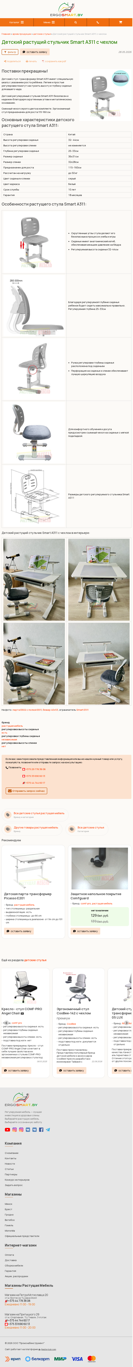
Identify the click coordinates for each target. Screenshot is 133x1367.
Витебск (10, 1215)
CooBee (25, 1019)
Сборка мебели (14, 1261)
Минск (8, 1199)
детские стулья (42, 33)
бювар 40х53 (50, 706)
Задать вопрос (14, 1180)
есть (4, 729)
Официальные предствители (22, 1231)
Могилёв (10, 1226)
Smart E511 (82, 706)
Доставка (11, 1255)
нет (4, 742)
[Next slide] (124, 1018)
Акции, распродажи (16, 1271)
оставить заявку (37, 52)
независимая (9, 735)
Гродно (9, 1210)
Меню (46, 22)
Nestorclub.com (48, 1344)
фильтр (12, 52)
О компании (11, 1148)
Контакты (10, 1153)
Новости (10, 1159)
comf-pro (85, 898)
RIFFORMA (81, 1018)
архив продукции (21, 33)
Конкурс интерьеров (17, 1175)
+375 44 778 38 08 (19, 1296)
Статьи (9, 1164)
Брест (8, 1204)
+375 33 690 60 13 (35, 772)
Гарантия (10, 1266)
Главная (6, 33)
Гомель (9, 1220)
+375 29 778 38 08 (35, 765)
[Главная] (65, 15)
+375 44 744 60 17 (35, 779)
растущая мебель (12, 722)
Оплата (9, 1250)
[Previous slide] (6, 1018)
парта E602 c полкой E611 (27, 706)
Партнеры (11, 1170)
